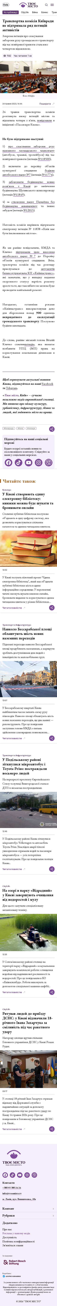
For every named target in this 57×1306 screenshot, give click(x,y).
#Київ (20, 428)
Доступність (9, 1237)
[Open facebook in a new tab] (8, 462)
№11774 (47, 175)
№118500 (44, 159)
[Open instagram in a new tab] (38, 462)
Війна (35, 12)
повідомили (44, 120)
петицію (29, 344)
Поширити (45, 103)
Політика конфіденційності (18, 1241)
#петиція (31, 428)
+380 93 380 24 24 (11, 1187)
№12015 (28, 210)
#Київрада (9, 428)
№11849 (18, 194)
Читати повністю (12, 608)
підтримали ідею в (30, 252)
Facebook (47, 384)
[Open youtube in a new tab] (28, 462)
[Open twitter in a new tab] (48, 462)
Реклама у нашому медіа (16, 1233)
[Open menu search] (46, 4)
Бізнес (44, 12)
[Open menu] (52, 4)
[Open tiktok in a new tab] (18, 462)
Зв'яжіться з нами (12, 1245)
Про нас (7, 1229)
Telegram (11, 388)
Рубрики (8, 1215)
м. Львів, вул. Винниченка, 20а (19, 1199)
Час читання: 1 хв (23, 55)
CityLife (25, 12)
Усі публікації (10, 12)
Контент (8, 1208)
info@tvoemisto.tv (12, 1193)
